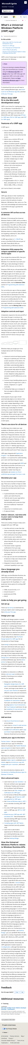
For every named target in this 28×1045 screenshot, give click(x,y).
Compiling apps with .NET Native (13, 823)
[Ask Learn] (22, 20)
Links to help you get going (9, 49)
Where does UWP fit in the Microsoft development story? (11, 42)
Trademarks (4, 1043)
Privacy (10, 1038)
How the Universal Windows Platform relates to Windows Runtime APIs (14, 52)
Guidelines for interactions (12, 700)
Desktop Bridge (14, 838)
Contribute (4, 1038)
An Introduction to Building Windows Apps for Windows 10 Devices (14, 772)
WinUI (4, 74)
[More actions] (25, 20)
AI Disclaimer (4, 1036)
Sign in (25, 17)
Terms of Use (20, 1040)
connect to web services (19, 725)
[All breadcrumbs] (2, 20)
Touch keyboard (11, 707)
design (7, 644)
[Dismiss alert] (25, 2)
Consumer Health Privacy (7, 1040)
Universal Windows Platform (11, 20)
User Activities (19, 782)
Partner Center (5, 741)
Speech (11, 705)
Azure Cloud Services (13, 721)
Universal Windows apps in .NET (16, 801)
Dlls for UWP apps (15, 117)
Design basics (5, 657)
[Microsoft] (14, 17)
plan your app (10, 674)
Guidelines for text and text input (16, 709)
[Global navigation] (1, 17)
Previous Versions (14, 1036)
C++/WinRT (17, 239)
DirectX (18, 882)
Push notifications (14, 729)
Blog (22, 1036)
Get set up (10, 608)
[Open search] (20, 17)
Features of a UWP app (8, 45)
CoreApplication (6, 947)
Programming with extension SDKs (13, 308)
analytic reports (11, 760)
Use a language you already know (11, 47)
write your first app (7, 94)
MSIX (22, 463)
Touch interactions (19, 705)
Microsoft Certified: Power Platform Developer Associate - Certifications (13, 1008)
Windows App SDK (14, 72)
